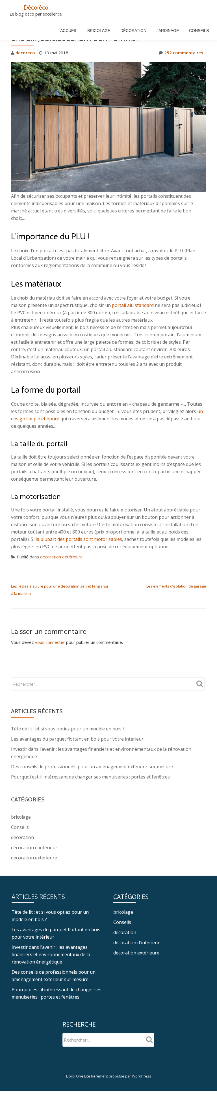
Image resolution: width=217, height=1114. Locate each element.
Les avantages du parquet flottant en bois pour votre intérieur (77, 739)
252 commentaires (183, 52)
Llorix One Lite (78, 1076)
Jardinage (168, 30)
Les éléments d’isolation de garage (176, 586)
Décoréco (35, 7)
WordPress (141, 1076)
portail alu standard (133, 305)
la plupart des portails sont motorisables (79, 539)
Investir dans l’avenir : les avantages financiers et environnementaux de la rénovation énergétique (51, 954)
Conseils (199, 30)
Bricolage (98, 30)
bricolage (21, 817)
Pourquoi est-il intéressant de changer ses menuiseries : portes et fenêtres (90, 777)
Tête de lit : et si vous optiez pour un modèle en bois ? (68, 729)
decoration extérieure (61, 557)
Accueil (68, 30)
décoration (22, 837)
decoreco (25, 52)
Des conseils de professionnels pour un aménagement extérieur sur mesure (92, 767)
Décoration (133, 30)
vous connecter (50, 642)
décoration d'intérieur (34, 847)
